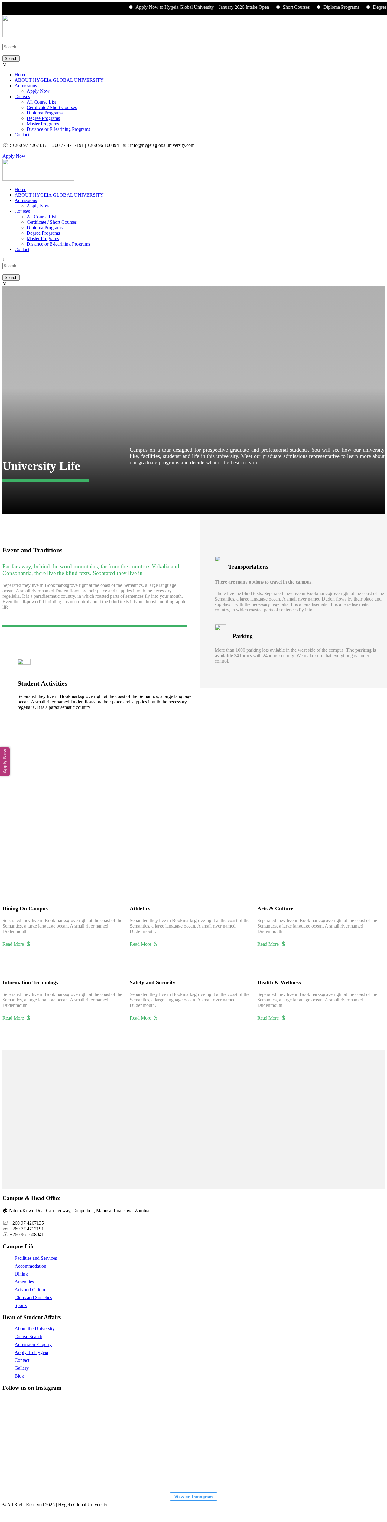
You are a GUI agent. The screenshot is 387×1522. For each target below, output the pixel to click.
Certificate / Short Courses (52, 107)
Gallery (22, 1368)
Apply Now (38, 91)
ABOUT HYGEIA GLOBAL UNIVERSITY (59, 80)
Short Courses (279, 7)
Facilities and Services (36, 1258)
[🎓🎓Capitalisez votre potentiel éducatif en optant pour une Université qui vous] (37, 1465)
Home (20, 74)
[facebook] (8, 150)
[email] (4, 150)
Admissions (26, 85)
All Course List (41, 101)
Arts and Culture (30, 1289)
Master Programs (43, 123)
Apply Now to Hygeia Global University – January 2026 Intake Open (185, 7)
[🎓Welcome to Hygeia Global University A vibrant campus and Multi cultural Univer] (264, 1419)
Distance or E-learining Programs (58, 129)
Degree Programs (43, 118)
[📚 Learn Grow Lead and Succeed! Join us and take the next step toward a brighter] (37, 1419)
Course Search (28, 1336)
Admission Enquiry (33, 1344)
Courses (22, 96)
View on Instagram (193, 1496)
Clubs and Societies (33, 1297)
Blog (19, 1375)
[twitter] (11, 150)
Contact (22, 134)
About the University (35, 1328)
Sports (21, 1305)
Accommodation (30, 1266)
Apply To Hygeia (31, 1352)
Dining (21, 1273)
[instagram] (15, 150)
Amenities (24, 1281)
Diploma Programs (325, 7)
